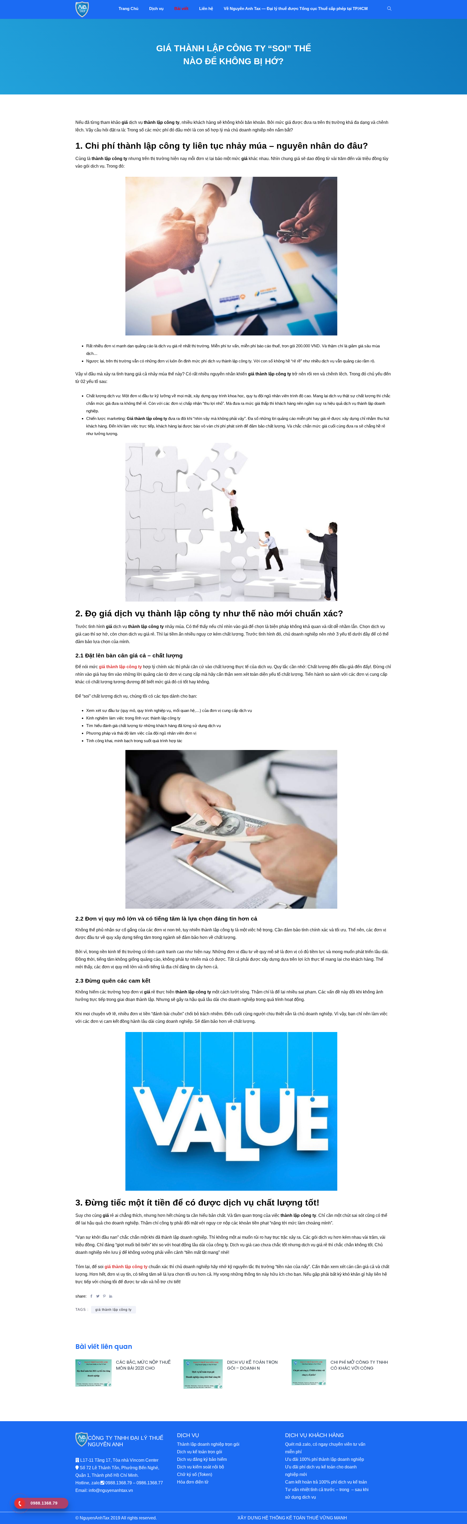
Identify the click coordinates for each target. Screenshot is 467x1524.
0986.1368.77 (149, 1483)
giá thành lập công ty (113, 1310)
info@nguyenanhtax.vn (111, 1490)
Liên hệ (206, 8)
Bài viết (181, 8)
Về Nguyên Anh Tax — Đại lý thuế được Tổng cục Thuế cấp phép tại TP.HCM (296, 8)
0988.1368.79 (118, 1483)
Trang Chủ (128, 8)
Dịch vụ (156, 8)
